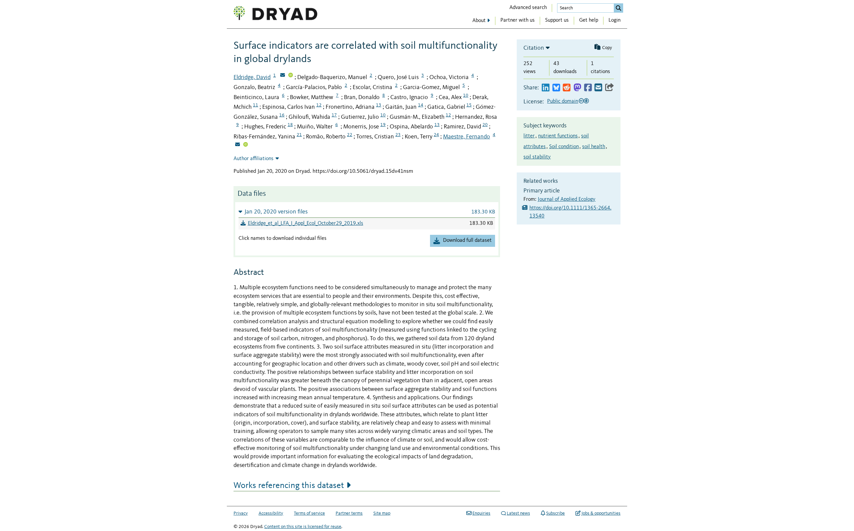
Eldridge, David (252, 77)
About (479, 20)
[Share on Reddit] (566, 88)
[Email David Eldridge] (283, 76)
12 (319, 105)
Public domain (562, 101)
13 (378, 105)
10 (465, 95)
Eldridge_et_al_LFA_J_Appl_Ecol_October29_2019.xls (305, 223)
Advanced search (528, 7)
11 (255, 105)
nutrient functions (558, 136)
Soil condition (564, 146)
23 (398, 134)
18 (290, 124)
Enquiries (481, 513)
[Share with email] (598, 88)
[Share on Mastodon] (577, 88)
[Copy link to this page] (609, 87)
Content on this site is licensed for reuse (302, 526)
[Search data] (618, 8)
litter (529, 136)
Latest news (518, 513)
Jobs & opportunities (600, 513)
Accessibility (271, 513)
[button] (367, 211)
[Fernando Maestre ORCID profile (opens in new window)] (246, 145)
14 (420, 105)
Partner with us (517, 20)
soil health (593, 146)
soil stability (537, 157)
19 (383, 124)
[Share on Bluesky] (556, 88)
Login (614, 20)
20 (485, 124)
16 (282, 115)
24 (436, 134)
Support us (557, 20)
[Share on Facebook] (588, 88)
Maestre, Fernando (466, 137)
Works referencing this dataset (289, 485)
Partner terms (349, 513)
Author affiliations (254, 158)
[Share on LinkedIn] (545, 88)
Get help (588, 20)
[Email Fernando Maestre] (238, 145)
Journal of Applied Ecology (566, 199)
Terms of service (309, 513)
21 (299, 134)
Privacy (241, 513)
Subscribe (555, 513)
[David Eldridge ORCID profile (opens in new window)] (291, 76)
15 (469, 105)
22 (349, 134)
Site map (381, 513)
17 (334, 115)
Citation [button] (533, 48)
